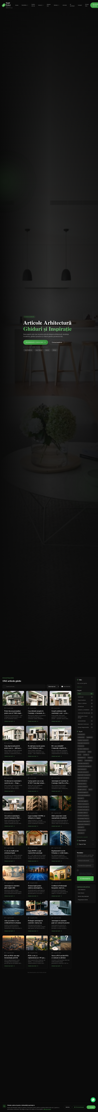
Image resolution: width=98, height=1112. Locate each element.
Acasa (16, 5)
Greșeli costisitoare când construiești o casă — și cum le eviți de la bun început (60, 713)
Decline (68, 1107)
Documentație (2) (81, 751)
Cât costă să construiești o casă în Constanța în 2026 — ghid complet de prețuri (12, 818)
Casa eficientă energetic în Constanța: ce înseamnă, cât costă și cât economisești (36, 713)
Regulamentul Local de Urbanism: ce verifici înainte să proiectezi (60, 853)
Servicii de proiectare (83, 896)
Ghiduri (56, 5)
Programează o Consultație (34, 342)
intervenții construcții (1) (83, 772)
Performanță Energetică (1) (84, 795)
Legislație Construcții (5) (83, 740)
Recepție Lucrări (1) (82, 789)
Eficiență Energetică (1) (83, 792)
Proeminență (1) (88, 760)
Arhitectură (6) (81, 737)
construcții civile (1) (82, 783)
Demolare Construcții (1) (83, 815)
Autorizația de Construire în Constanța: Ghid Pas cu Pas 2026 (60, 783)
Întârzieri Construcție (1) (83, 804)
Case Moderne (28, 350)
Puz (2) (79, 754)
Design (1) (90, 757)
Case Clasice (39, 350)
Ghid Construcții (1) (82, 769)
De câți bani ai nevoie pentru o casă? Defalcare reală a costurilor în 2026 (36, 748)
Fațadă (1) (80, 760)
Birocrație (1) (81, 798)
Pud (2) (89, 751)
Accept (92, 1107)
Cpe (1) (90, 789)
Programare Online (83, 899)
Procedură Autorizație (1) (83, 809)
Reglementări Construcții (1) (84, 775)
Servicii (40, 5)
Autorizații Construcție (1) (83, 778)
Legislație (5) (89, 737)
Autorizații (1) (81, 827)
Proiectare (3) (81, 746)
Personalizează (80, 1107)
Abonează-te (86, 878)
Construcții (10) (81, 734)
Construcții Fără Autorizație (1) (84, 766)
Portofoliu (24, 5)
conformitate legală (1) (83, 801)
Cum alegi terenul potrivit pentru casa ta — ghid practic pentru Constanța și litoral (13, 748)
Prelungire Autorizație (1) (83, 807)
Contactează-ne (57, 342)
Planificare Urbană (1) (82, 786)
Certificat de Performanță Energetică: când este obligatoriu (59, 888)
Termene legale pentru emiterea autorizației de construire (35, 888)
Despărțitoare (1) (81, 757)
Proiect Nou (87, 5)
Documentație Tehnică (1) (83, 818)
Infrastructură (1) (81, 830)
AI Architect (72, 5)
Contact (80, 5)
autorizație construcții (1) (83, 763)
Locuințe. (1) (86, 754)
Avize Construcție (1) (82, 780)
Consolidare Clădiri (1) (82, 812)
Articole (65, 5)
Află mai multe (47, 1109)
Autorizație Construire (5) (83, 743)
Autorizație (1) (81, 833)
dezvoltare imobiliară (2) (83, 749)
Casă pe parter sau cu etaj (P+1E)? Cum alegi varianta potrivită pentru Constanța (36, 783)
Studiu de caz (33, 5)
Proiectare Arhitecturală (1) (84, 821)
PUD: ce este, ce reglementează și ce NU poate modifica (36, 958)
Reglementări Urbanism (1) (84, 824)
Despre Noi (49, 5)
